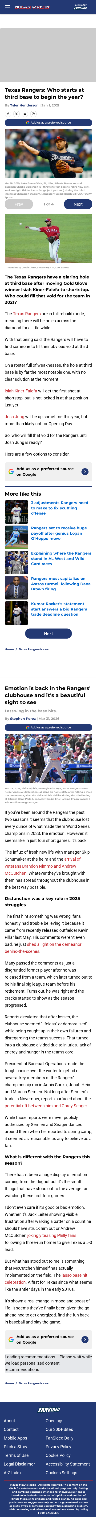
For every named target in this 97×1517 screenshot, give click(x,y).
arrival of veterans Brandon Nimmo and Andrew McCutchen (43, 866)
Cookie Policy (58, 1455)
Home (9, 649)
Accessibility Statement (68, 1464)
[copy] (33, 114)
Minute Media (27, 1484)
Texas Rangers (27, 313)
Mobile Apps (15, 1438)
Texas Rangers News (33, 649)
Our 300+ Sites (59, 1429)
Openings (54, 1420)
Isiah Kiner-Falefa (21, 390)
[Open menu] (7, 7)
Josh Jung (14, 416)
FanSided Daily (59, 1438)
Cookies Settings (61, 1472)
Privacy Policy (58, 1446)
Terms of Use (16, 1455)
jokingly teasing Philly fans (51, 1235)
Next (78, 204)
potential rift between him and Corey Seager (46, 1105)
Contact (11, 1429)
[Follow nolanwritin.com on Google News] (85, 471)
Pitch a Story (15, 1446)
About (9, 1420)
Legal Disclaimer (19, 1464)
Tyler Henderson (24, 105)
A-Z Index (13, 1472)
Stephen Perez (23, 718)
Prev (19, 204)
